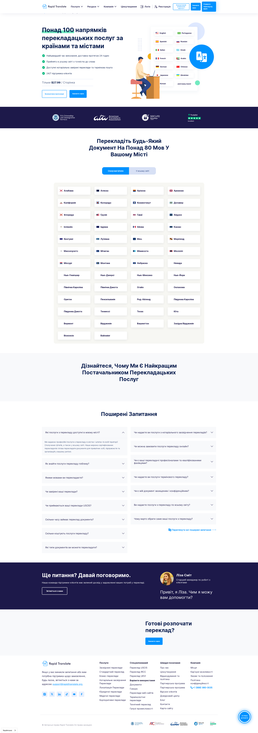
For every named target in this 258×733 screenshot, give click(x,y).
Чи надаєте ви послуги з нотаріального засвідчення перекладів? (170, 432)
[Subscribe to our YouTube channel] (74, 694)
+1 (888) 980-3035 (202, 687)
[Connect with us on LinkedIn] (59, 694)
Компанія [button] (108, 6)
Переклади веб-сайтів (141, 693)
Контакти (165, 704)
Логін (147, 6)
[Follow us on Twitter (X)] (52, 694)
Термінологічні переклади (137, 699)
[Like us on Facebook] (81, 694)
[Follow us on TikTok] (66, 694)
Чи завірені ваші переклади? (61, 491)
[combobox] (9, 730)
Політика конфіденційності (200, 682)
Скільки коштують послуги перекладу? (67, 533)
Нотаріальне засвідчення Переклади (112, 682)
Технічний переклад (140, 704)
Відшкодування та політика (169, 678)
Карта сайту (166, 708)
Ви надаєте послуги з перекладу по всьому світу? (162, 505)
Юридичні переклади (110, 691)
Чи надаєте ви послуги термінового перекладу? (161, 477)
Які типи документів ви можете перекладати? (71, 547)
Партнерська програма (172, 683)
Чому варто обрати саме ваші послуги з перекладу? (163, 519)
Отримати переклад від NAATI (207, 6)
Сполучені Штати (115, 171)
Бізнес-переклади (108, 676)
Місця (194, 667)
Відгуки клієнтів (168, 691)
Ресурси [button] (91, 6)
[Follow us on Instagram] (44, 694)
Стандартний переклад (111, 671)
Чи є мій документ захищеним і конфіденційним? (161, 491)
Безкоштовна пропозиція (54, 94)
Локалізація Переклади (111, 687)
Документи (136, 684)
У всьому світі (142, 171)
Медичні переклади (109, 695)
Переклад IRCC (138, 671)
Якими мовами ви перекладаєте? (64, 477)
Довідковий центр (170, 695)
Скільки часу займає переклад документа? (69, 519)
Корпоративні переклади (112, 700)
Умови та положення (202, 676)
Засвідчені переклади (110, 667)
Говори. (134, 688)
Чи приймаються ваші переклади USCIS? (68, 505)
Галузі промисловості (141, 708)
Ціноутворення (129, 6)
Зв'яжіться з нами (54, 591)
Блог (162, 700)
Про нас (164, 667)
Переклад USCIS (138, 667)
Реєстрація (165, 6)
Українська (7, 730)
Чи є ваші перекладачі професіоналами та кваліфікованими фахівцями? (167, 461)
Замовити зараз (195, 7)
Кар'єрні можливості (202, 671)
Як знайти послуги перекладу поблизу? (67, 463)
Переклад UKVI (138, 676)
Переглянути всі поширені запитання (191, 530)
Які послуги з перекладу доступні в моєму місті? (72, 432)
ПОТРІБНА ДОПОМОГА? (244, 717)
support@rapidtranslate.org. (68, 684)
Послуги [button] (75, 6)
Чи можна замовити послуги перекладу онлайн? (161, 446)
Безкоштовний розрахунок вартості (181, 6)
